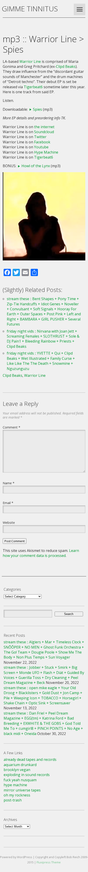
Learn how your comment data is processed (41, 553)
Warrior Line (30, 61)
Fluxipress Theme (49, 862)
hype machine (15, 784)
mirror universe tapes (22, 790)
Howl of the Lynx (35, 165)
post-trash (13, 800)
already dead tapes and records (30, 759)
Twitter (40, 136)
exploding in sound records (27, 774)
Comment (11, 427)
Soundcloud (44, 131)
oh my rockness (17, 795)
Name (8, 483)
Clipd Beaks (66, 66)
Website (9, 522)
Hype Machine (46, 152)
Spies (37, 109)
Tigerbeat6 (33, 86)
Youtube (41, 147)
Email (8, 503)
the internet (44, 126)
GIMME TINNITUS (30, 8)
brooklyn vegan (17, 769)
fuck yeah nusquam (20, 779)
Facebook (42, 142)
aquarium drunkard (20, 764)
